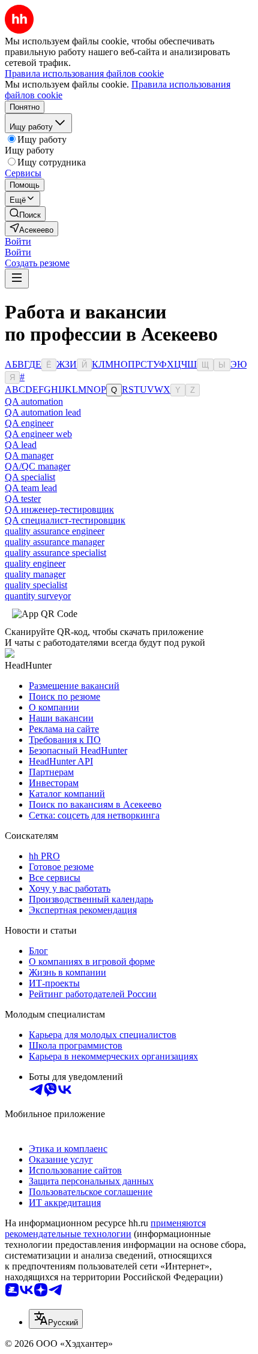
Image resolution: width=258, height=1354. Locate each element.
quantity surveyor (38, 596)
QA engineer (29, 423)
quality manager (35, 574)
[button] (18, 241)
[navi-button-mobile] (17, 278)
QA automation (34, 401)
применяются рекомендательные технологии (105, 1228)
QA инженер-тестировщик (59, 509)
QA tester (23, 499)
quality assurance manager (54, 542)
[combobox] (56, 1319)
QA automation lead (43, 412)
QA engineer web (38, 434)
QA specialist (30, 477)
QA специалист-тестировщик (65, 520)
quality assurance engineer (54, 531)
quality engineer (35, 563)
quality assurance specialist (55, 552)
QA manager (29, 455)
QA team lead (31, 488)
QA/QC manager (37, 466)
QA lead (21, 445)
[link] (25, 213)
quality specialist (36, 585)
